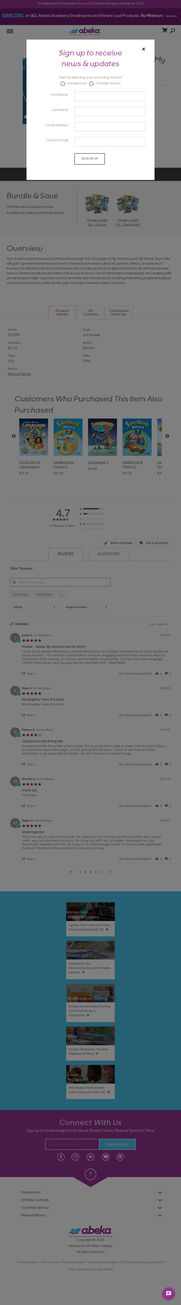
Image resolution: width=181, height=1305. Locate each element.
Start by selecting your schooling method (90, 77)
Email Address (57, 125)
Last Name (59, 110)
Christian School (107, 83)
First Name (59, 95)
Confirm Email (57, 140)
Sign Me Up (89, 158)
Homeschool (76, 83)
